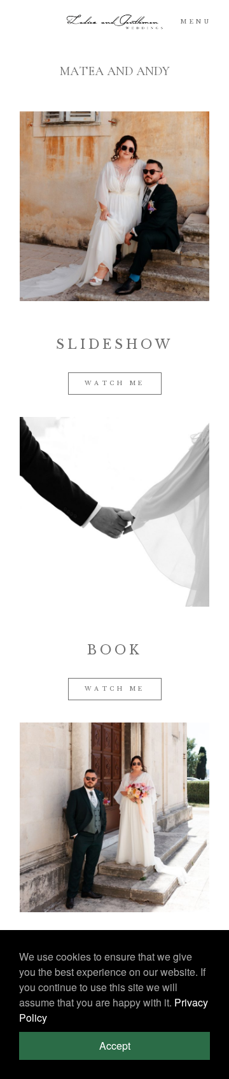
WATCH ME (115, 382)
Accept (114, 1045)
